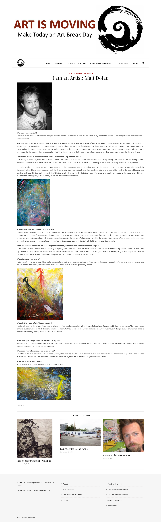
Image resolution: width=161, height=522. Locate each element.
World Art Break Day (101, 63)
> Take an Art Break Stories (117, 494)
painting (21, 405)
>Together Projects (114, 500)
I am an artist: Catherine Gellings (34, 460)
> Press (64, 500)
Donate (137, 63)
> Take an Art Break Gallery (117, 489)
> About (64, 484)
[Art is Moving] (21, 63)
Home (47, 63)
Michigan (88, 74)
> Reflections (111, 505)
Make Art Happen (77, 63)
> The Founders (67, 489)
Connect (59, 63)
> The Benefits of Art (114, 484)
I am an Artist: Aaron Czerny (117, 455)
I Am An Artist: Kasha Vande (74, 448)
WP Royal (31, 517)
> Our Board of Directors (71, 494)
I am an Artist (75, 74)
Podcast (123, 63)
